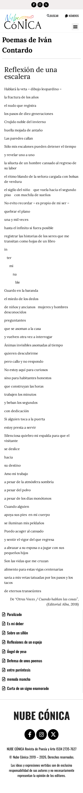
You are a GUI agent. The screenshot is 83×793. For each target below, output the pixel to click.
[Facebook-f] (33, 4)
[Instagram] (40, 4)
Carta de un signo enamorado (27, 688)
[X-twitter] (46, 4)
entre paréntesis (18, 670)
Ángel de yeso (16, 651)
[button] (48, 15)
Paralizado (14, 614)
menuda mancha (18, 679)
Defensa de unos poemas (24, 660)
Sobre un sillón (17, 632)
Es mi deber (15, 623)
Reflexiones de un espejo (24, 642)
